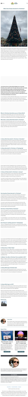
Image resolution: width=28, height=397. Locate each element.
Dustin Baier (9, 319)
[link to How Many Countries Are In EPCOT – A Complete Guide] (21, 335)
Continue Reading (7, 351)
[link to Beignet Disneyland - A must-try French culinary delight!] (7, 335)
